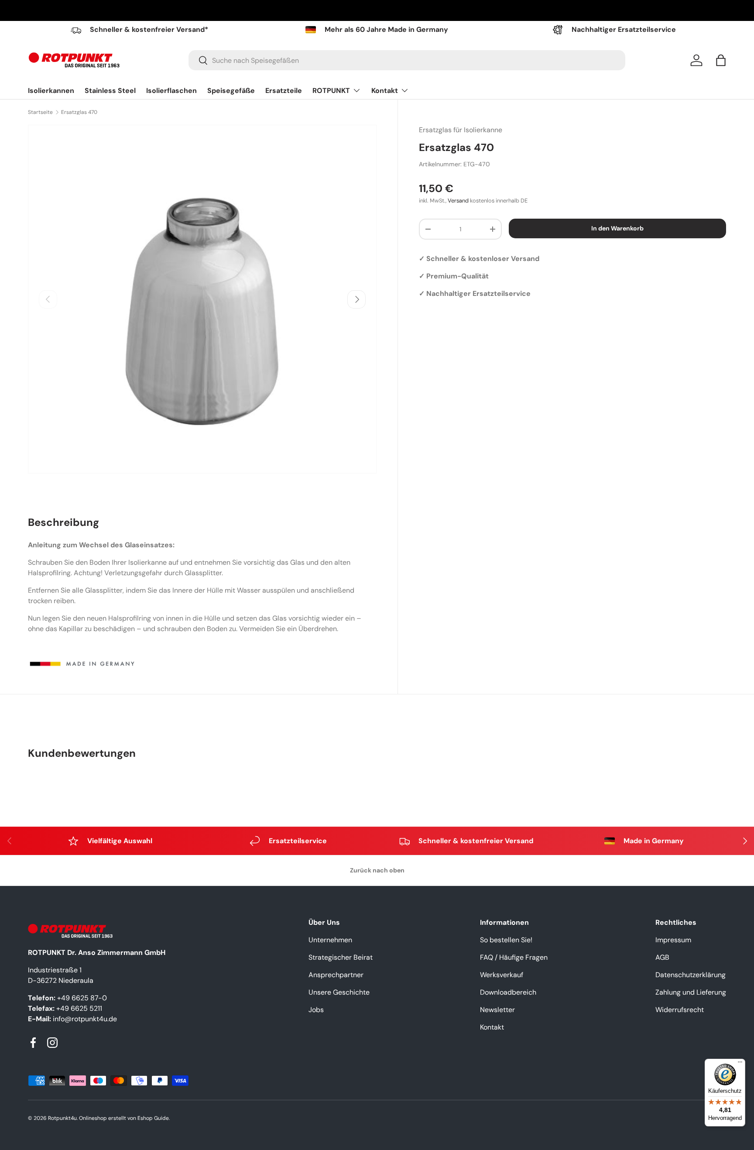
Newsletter (497, 1009)
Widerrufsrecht (679, 1009)
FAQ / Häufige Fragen (514, 957)
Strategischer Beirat (340, 957)
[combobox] (406, 60)
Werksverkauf (501, 974)
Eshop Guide (153, 1118)
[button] (720, 60)
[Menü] (740, 1064)
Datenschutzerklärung (690, 974)
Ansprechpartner (335, 974)
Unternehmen (330, 939)
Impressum (673, 939)
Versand (458, 200)
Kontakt (384, 90)
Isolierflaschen (171, 90)
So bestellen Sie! (506, 939)
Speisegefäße (231, 90)
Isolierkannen (51, 90)
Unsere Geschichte (339, 992)
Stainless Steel (110, 90)
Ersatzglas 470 (79, 112)
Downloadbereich (508, 992)
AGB (662, 957)
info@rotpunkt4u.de (85, 1018)
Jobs (316, 1009)
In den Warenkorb (617, 228)
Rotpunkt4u (62, 1118)
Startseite (40, 112)
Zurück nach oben (377, 870)
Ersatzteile (283, 90)
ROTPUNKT (331, 90)
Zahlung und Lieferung (690, 992)
